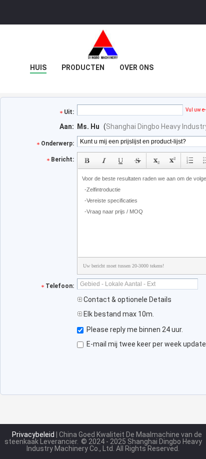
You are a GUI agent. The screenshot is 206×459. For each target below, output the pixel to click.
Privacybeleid (33, 434)
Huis (38, 68)
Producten (83, 68)
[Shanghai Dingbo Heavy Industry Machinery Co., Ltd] (103, 45)
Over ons (137, 68)
